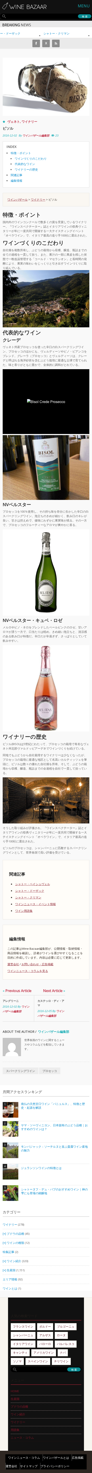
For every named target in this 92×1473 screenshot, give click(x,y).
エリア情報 (10, 1279)
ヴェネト (13, 121)
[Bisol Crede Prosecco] (46, 467)
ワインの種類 (15, 1243)
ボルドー (45, 1326)
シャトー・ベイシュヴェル (32, 884)
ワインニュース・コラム (24, 1458)
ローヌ (61, 1335)
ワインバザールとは (56, 1458)
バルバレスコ (65, 1344)
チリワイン (61, 1361)
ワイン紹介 (14, 1261)
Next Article (54, 990)
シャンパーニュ (23, 1335)
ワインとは (10, 1288)
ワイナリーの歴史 (26, 169)
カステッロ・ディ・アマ (51, 1003)
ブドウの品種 (15, 1234)
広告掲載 (78, 1458)
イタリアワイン (23, 1344)
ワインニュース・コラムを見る (27, 971)
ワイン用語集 (24, 911)
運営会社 (13, 964)
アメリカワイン (43, 1353)
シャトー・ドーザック (29, 891)
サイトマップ (29, 1466)
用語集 (15, 1430)
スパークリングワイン (20, 1071)
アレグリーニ (12, 1001)
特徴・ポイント (21, 153)
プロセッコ (49, 1071)
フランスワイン (23, 1326)
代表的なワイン (25, 164)
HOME (15, 1391)
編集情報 (16, 181)
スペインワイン (38, 1361)
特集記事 (8, 1252)
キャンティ (20, 1353)
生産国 (11, 1270)
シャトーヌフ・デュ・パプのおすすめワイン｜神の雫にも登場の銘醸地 (54, 1191)
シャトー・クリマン (51, 33)
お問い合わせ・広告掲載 (37, 964)
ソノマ (17, 1361)
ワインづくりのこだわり (31, 159)
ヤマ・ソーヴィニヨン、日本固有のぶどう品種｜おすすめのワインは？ (54, 1127)
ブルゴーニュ (65, 1326)
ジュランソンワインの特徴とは (41, 1168)
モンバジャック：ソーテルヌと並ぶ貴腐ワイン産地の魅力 (54, 1149)
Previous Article (17, 990)
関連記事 (16, 175)
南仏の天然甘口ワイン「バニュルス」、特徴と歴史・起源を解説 (53, 1106)
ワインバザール (17, 200)
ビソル (8, 128)
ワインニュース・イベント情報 (35, 904)
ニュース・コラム (22, 1438)
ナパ (63, 1353)
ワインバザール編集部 (36, 135)
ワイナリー (29, 121)
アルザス (45, 1335)
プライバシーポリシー (54, 1466)
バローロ (45, 1344)
